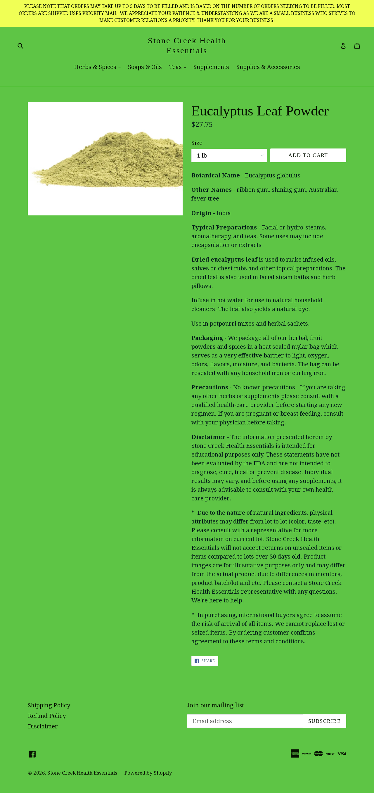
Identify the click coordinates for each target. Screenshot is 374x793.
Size (196, 142)
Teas (179, 66)
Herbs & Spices (99, 66)
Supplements (211, 66)
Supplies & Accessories (268, 66)
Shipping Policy (49, 705)
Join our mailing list (215, 705)
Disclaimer (43, 726)
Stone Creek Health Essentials (187, 45)
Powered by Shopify (148, 773)
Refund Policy (47, 715)
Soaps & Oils (145, 66)
